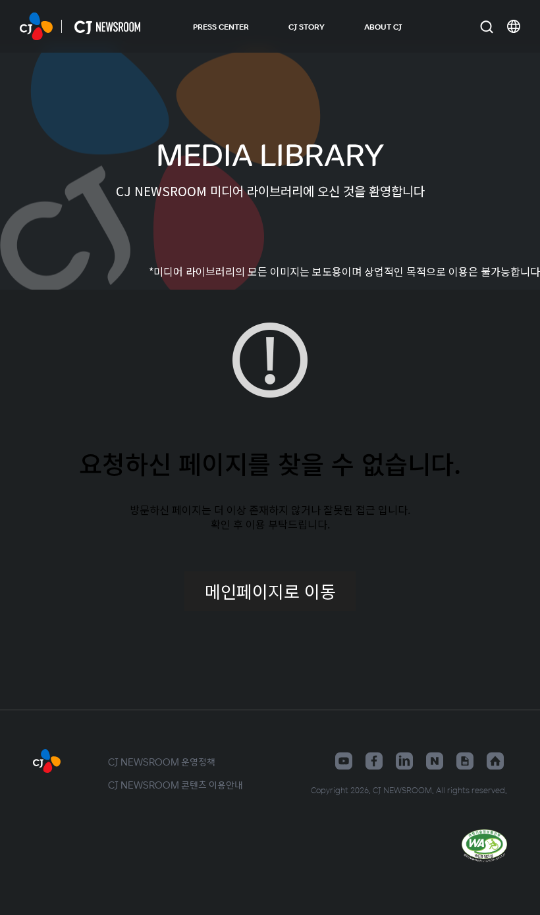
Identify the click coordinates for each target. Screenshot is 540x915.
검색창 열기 (486, 26)
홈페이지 (495, 761)
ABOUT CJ (383, 26)
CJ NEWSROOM (36, 26)
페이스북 (374, 761)
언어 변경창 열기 (513, 26)
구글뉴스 (465, 761)
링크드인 (404, 761)
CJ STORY (306, 26)
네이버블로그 (434, 761)
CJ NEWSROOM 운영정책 (161, 761)
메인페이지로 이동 (270, 591)
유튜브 (344, 761)
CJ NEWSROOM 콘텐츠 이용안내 (175, 784)
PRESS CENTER (221, 26)
